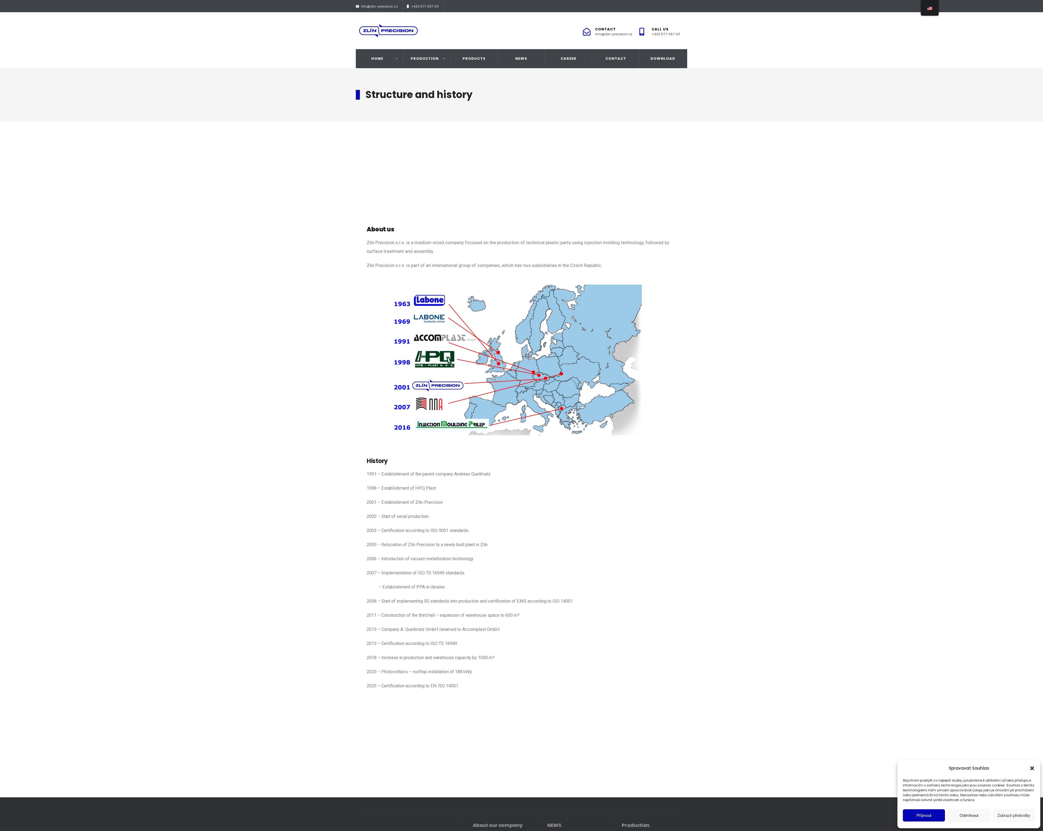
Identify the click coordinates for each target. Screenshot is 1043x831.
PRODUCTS (474, 58)
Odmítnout (969, 815)
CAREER (568, 58)
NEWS (521, 58)
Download (663, 58)
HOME (377, 58)
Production (425, 58)
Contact (613, 31)
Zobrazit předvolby (1013, 815)
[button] (1032, 768)
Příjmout (923, 815)
